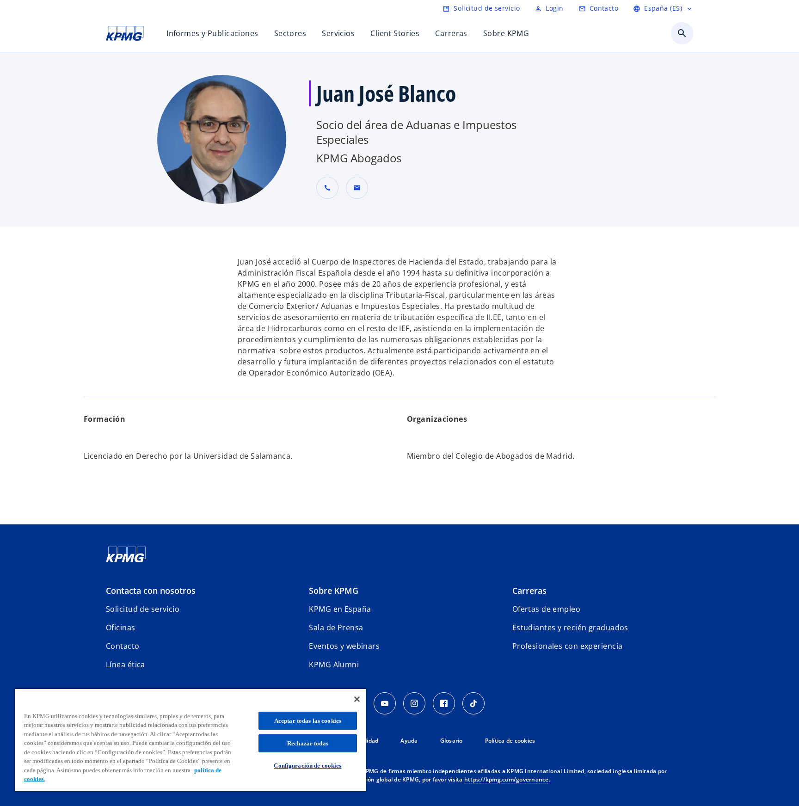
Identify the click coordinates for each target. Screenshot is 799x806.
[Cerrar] (357, 699)
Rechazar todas (307, 743)
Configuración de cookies (307, 765)
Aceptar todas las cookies (307, 720)
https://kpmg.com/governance (506, 779)
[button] (357, 188)
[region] (190, 739)
